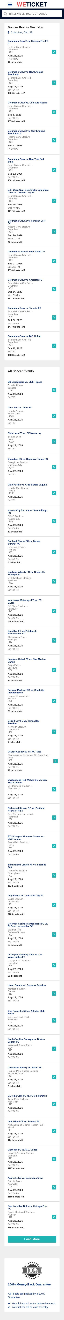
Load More (32, 1239)
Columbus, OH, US (20, 32)
